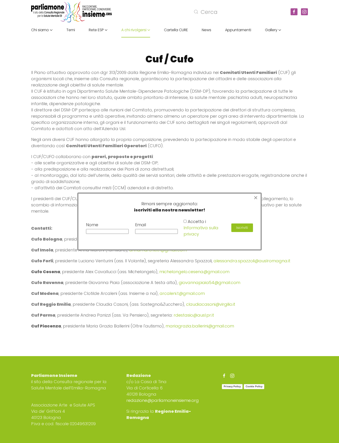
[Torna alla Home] (71, 12)
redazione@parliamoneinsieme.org (162, 400)
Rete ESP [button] (96, 30)
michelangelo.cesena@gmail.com (194, 272)
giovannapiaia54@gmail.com (209, 282)
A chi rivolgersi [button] (133, 30)
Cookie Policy (254, 386)
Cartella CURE (176, 30)
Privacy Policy (232, 386)
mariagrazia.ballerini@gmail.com (200, 326)
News (206, 30)
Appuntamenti (238, 30)
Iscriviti (242, 227)
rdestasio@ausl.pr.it (194, 315)
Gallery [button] (271, 30)
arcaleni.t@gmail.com (182, 293)
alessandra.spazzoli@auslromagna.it (252, 261)
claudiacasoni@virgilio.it (210, 304)
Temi (70, 30)
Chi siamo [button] (40, 30)
